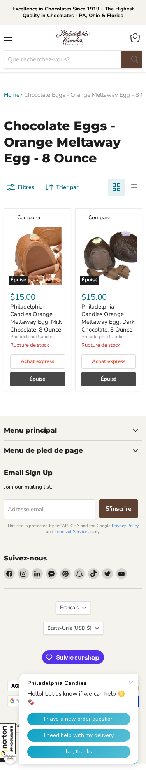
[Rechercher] (131, 59)
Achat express (37, 361)
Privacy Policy (125, 526)
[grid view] (116, 187)
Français (69, 607)
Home (11, 95)
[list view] (133, 187)
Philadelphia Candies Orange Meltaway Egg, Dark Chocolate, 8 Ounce (108, 318)
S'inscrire (119, 509)
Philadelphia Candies (32, 336)
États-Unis (69, 628)
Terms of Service (71, 531)
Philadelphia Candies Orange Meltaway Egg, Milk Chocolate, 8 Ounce (36, 318)
